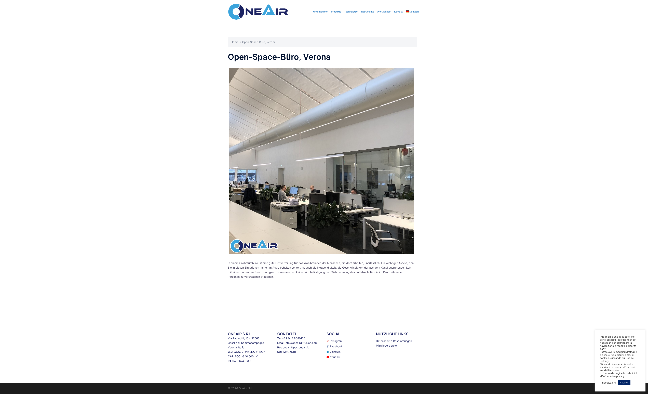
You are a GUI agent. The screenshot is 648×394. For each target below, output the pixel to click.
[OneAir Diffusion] (258, 11)
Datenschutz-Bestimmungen (394, 341)
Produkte (336, 11)
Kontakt (398, 11)
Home (234, 42)
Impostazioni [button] (608, 382)
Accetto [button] (624, 382)
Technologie (351, 11)
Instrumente (367, 11)
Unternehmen (320, 11)
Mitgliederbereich (387, 345)
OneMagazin (384, 11)
